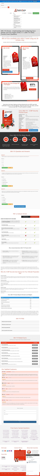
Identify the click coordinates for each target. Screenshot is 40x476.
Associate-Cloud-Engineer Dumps (24, 467)
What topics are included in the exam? (6, 324)
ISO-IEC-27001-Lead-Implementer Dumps (6, 469)
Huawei (14, 24)
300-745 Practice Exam (5, 363)
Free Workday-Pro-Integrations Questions (15, 441)
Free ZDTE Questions (34, 430)
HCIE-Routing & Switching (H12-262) (17, 27)
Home (11, 13)
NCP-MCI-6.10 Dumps (24, 470)
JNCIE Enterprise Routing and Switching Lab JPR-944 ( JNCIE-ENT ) (17, 19)
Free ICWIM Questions (25, 434)
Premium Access (35, 13)
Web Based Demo (34, 130)
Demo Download (23, 130)
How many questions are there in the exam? (7, 330)
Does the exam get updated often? (6, 327)
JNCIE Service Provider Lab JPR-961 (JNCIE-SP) (17, 22)
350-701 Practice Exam (5, 358)
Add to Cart (6, 69)
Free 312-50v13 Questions (15, 434)
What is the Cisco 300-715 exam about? (6, 321)
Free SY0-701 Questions (6, 430)
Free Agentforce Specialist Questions (15, 437)
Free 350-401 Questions (34, 431)
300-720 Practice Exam (5, 347)
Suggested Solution (5, 167)
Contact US (21, 473)
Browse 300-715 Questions (20, 206)
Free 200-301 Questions (15, 431)
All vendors (24, 13)
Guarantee (12, 473)
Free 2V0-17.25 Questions (6, 433)
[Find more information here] (32, 465)
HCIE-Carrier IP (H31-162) (17, 25)
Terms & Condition (16, 473)
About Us (5, 473)
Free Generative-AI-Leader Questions (24, 438)
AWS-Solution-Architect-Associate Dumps (6, 466)
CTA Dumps (15, 470)
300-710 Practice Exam (5, 344)
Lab (13, 13)
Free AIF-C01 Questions (25, 433)
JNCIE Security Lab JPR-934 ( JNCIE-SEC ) (17, 20)
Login (3, 3)
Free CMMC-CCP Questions (15, 433)
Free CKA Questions (33, 434)
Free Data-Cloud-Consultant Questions (6, 441)
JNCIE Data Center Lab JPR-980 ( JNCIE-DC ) (17, 16)
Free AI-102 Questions (6, 434)
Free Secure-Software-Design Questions (34, 439)
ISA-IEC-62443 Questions (6, 437)
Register (3, 5)
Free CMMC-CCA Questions (34, 433)
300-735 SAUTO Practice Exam (6, 355)
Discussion (10, 167)
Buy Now (35, 347)
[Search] (8, 7)
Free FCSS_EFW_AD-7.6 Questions (34, 437)
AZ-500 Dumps (15, 467)
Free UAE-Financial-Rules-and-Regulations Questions (25, 441)
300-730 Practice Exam (5, 352)
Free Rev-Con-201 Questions (15, 430)
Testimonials (30, 13)
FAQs (8, 473)
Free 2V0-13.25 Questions (24, 430)
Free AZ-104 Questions (25, 431)
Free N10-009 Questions (6, 431)
